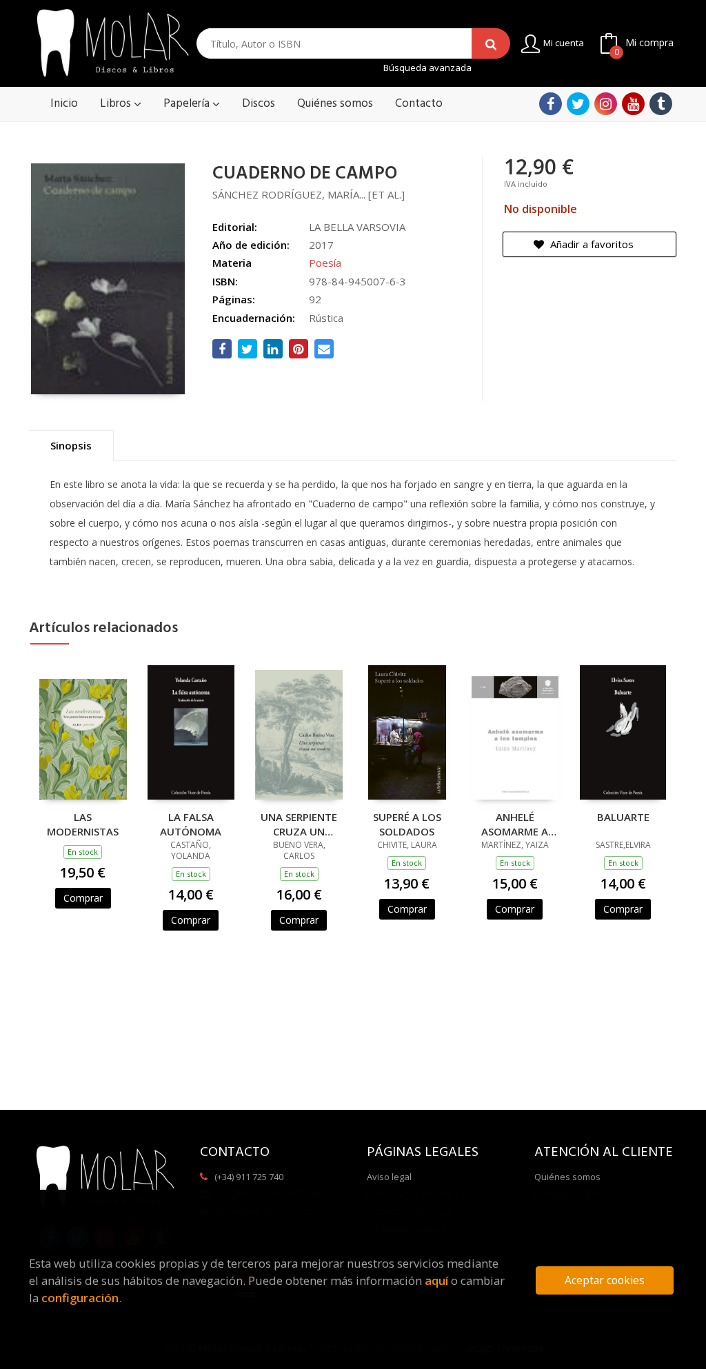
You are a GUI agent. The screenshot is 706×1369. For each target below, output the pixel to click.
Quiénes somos (567, 1176)
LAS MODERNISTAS (83, 824)
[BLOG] (660, 103)
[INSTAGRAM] (605, 103)
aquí (436, 1280)
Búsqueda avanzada (427, 67)
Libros (117, 103)
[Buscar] (491, 43)
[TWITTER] (578, 103)
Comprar (83, 897)
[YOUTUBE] (633, 103)
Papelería (187, 103)
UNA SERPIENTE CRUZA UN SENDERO (299, 824)
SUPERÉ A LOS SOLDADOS (407, 824)
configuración (80, 1298)
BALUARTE (623, 817)
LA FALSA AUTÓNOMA (190, 824)
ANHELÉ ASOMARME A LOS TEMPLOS (515, 824)
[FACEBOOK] (550, 103)
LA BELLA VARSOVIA (357, 227)
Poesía (325, 263)
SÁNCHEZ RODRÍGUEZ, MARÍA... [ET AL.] (308, 194)
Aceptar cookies (605, 1280)
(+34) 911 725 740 (248, 1176)
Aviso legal (389, 1176)
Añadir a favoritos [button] (590, 244)
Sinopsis (71, 445)
